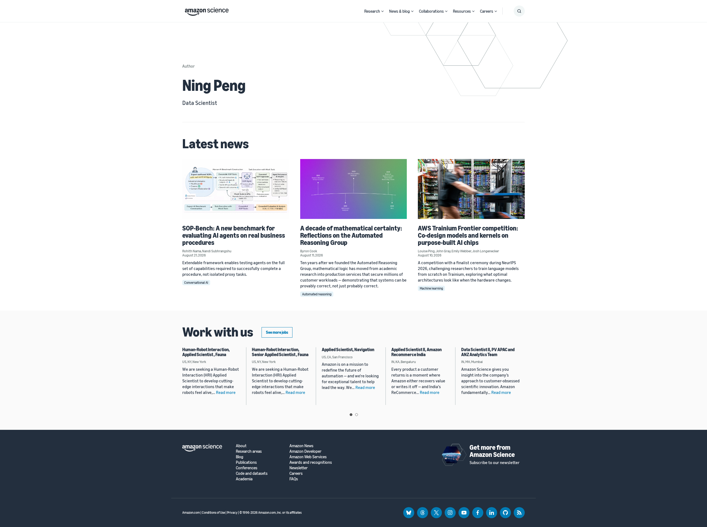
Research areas (249, 451)
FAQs (293, 479)
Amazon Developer (305, 451)
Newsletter (298, 468)
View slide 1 (351, 414)
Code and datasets (252, 473)
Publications (246, 462)
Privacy (232, 512)
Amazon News (301, 446)
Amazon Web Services (308, 457)
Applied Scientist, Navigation (348, 349)
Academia (244, 479)
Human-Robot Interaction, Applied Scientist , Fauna (206, 352)
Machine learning (431, 288)
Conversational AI (196, 282)
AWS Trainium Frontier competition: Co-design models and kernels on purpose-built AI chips (468, 235)
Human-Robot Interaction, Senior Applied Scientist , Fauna (280, 352)
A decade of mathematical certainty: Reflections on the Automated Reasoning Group (351, 235)
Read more (226, 392)
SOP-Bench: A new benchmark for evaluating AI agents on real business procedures (233, 235)
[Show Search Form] (519, 11)
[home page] (206, 10)
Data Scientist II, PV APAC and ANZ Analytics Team (488, 352)
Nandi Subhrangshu (216, 251)
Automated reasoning (316, 294)
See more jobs (277, 332)
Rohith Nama (191, 251)
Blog (239, 457)
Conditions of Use (213, 512)
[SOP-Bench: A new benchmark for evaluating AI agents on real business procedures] (235, 189)
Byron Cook (308, 251)
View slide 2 (356, 414)
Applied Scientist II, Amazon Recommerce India (416, 352)
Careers (486, 11)
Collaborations (431, 11)
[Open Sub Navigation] (382, 11)
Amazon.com (191, 512)
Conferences (246, 468)
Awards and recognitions (310, 462)
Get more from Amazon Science (492, 450)
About (241, 446)
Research (372, 11)
